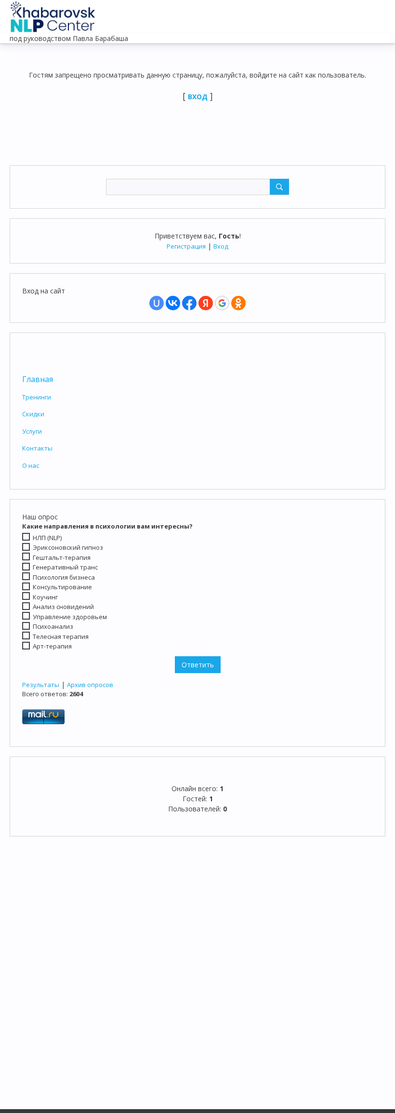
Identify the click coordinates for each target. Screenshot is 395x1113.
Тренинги (36, 397)
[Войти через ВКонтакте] (173, 303)
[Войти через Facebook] (189, 303)
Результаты (40, 684)
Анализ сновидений (63, 606)
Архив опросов (90, 684)
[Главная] (53, 14)
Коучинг (45, 597)
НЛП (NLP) (47, 537)
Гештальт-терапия (62, 557)
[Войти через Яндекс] (205, 303)
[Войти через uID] (156, 303)
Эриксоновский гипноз (68, 547)
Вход (220, 246)
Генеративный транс (65, 567)
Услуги (32, 431)
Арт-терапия (52, 646)
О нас (30, 465)
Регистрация (186, 246)
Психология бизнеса (64, 577)
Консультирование (62, 587)
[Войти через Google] (222, 303)
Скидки (33, 414)
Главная (37, 379)
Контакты (37, 448)
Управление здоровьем (70, 616)
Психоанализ (53, 626)
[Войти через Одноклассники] (238, 303)
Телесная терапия (61, 636)
